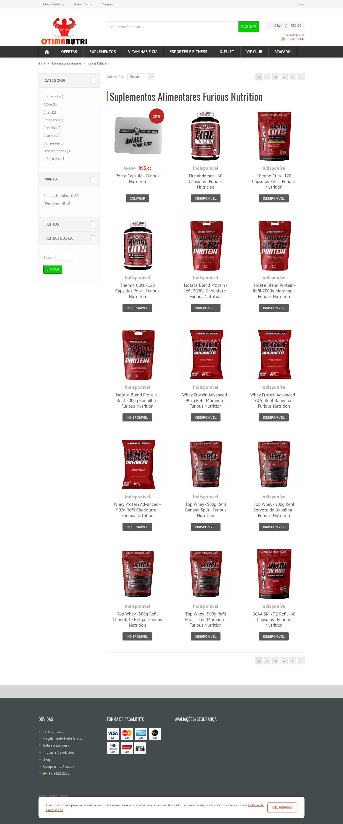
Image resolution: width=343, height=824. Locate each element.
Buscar (248, 27)
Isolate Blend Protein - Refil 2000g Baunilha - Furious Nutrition (137, 400)
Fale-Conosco (53, 731)
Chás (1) (49, 112)
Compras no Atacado (58, 766)
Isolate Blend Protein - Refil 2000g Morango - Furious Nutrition (274, 290)
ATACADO (282, 51)
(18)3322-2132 (294, 39)
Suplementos (102, 51)
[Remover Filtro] (56, 203)
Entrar (299, 4)
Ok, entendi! (282, 807)
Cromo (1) (51, 135)
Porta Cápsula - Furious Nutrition (137, 178)
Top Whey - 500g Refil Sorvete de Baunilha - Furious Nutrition (273, 509)
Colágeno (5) (53, 120)
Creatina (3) (52, 127)
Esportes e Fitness (188, 51)
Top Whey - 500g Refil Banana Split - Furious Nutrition (205, 509)
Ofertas (69, 51)
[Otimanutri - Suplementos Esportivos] (64, 30)
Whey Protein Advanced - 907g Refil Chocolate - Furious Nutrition (137, 509)
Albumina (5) (53, 96)
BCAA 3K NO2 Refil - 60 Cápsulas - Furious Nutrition (273, 619)
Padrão (135, 77)
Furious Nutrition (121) (61, 195)
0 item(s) (287, 25)
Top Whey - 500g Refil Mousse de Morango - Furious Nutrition (205, 619)
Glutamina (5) (54, 143)
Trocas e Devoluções (58, 752)
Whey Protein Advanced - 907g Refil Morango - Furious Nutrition (205, 400)
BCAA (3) (50, 104)
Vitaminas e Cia (143, 51)
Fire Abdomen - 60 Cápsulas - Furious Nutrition (206, 181)
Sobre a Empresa (56, 745)
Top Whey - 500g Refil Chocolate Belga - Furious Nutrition (137, 619)
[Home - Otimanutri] (47, 52)
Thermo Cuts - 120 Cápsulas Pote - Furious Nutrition (137, 290)
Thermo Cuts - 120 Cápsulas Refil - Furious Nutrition (274, 181)
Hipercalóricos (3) (57, 150)
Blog (46, 759)
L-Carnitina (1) (54, 158)
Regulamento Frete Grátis (62, 738)
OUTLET (227, 51)
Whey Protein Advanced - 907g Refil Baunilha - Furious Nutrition (273, 400)
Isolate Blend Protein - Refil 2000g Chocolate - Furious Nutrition (205, 290)
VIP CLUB (254, 51)
